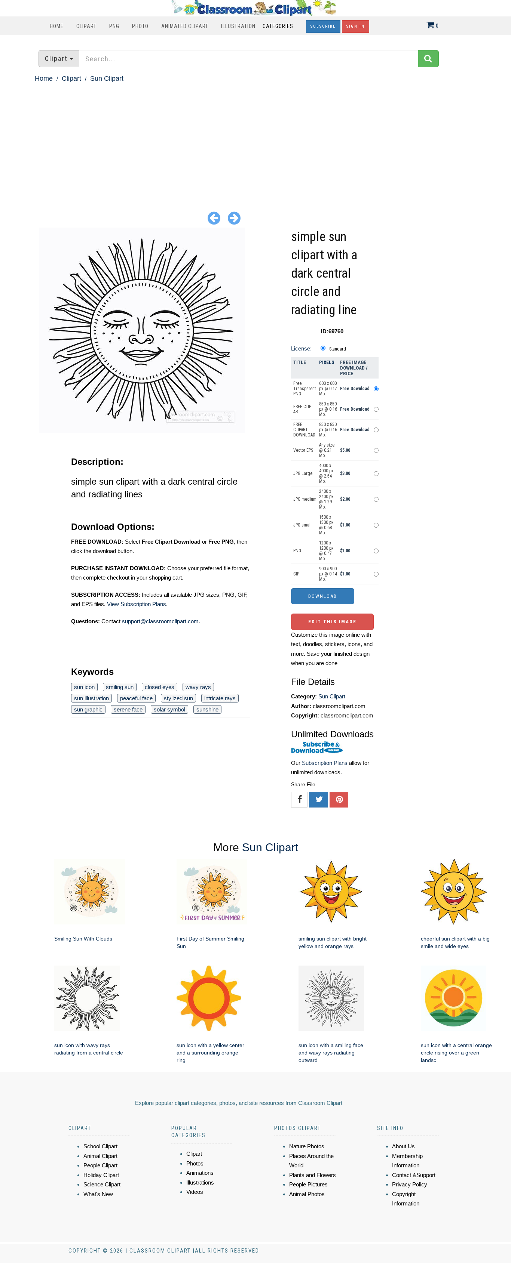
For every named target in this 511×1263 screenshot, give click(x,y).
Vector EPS (303, 450)
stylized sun (178, 698)
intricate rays (220, 698)
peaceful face (136, 698)
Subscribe (323, 26)
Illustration (238, 26)
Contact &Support (413, 1175)
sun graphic (88, 709)
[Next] (234, 218)
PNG (114, 26)
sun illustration (91, 698)
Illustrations (200, 1182)
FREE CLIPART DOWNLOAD (304, 430)
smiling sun (120, 687)
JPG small (302, 525)
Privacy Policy (409, 1184)
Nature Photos (306, 1146)
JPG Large (302, 473)
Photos (195, 1163)
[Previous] (214, 218)
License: (301, 348)
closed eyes (159, 687)
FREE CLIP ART (302, 409)
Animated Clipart (184, 26)
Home (57, 26)
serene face (128, 709)
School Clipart (100, 1146)
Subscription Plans (325, 763)
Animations (200, 1173)
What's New (98, 1194)
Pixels (326, 362)
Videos (194, 1192)
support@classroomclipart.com (160, 621)
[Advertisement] (255, 140)
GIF (296, 574)
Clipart (86, 26)
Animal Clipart (100, 1156)
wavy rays (198, 687)
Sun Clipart (106, 78)
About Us (403, 1146)
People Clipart (100, 1165)
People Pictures (308, 1184)
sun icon (84, 687)
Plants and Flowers (312, 1175)
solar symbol (169, 709)
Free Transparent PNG (304, 388)
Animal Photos (307, 1194)
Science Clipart (101, 1184)
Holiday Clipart (101, 1175)
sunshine (207, 709)
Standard (337, 349)
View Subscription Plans (136, 604)
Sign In (355, 26)
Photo (140, 26)
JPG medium (304, 499)
